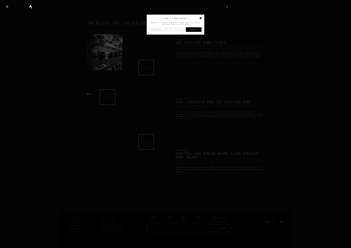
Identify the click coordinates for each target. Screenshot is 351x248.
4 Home (30, 6)
